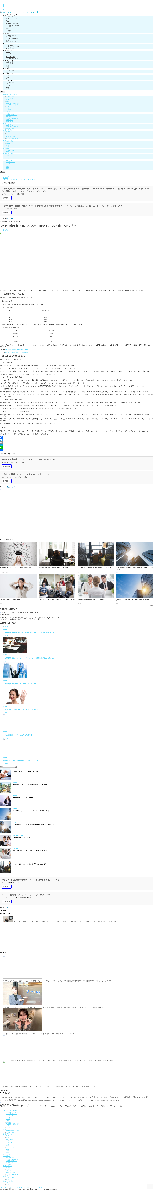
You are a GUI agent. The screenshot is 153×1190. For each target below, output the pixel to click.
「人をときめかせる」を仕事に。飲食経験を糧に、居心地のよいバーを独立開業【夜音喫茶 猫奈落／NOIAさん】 (38, 1034)
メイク (86, 1097)
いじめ (8, 52)
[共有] (76, 450)
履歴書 (38, 1100)
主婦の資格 (9, 45)
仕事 (109, 1097)
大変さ (29, 1100)
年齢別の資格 (10, 48)
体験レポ (118, 1097)
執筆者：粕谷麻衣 (18, 1100)
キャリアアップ (40, 1097)
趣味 (108, 1100)
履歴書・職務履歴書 (12, 38)
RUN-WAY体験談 (8, 1154)
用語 (7, 1151)
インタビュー (26, 1097)
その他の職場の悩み (12, 58)
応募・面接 (9, 40)
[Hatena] (76, 445)
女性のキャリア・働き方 (10, 15)
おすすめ (13, 1097)
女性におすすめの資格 (12, 47)
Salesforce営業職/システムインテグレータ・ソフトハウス (27, 895)
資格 (4, 43)
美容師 (102, 1100)
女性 (33, 1100)
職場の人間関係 (7, 50)
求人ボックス (11, 218)
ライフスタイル (7, 80)
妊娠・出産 (9, 63)
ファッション (69, 1097)
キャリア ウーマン (11, 18)
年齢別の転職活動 (11, 35)
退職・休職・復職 (8, 73)
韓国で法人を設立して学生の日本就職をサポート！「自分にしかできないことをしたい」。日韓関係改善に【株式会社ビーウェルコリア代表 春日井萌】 (49, 1086)
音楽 (7, 89)
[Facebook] (76, 437)
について (21, 1187)
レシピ (92, 1097)
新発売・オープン (69, 1100)
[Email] (76, 442)
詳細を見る (6, 198)
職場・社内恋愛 (10, 57)
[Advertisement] (48, 524)
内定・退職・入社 (11, 42)
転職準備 (8, 36)
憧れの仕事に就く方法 (50, 1100)
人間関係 (105, 1097)
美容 (98, 1100)
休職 (7, 77)
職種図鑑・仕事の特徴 (12, 23)
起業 (7, 20)
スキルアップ (10, 16)
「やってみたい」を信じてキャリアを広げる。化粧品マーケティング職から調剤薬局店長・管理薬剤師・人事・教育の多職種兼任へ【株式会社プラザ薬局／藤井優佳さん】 (55, 1007)
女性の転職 (6, 33)
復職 (7, 78)
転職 (111, 1100)
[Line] (76, 447)
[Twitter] (76, 440)
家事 (7, 72)
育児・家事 (6, 68)
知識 (88, 1100)
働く (123, 1097)
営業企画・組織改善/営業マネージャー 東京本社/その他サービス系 (30, 880)
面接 (117, 1100)
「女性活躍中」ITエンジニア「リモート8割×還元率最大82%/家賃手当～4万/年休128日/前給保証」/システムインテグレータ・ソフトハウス (62, 206)
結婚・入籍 (9, 62)
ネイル (62, 1097)
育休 (7, 67)
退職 (7, 75)
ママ (75, 1097)
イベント (20, 1097)
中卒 (97, 1097)
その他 (8, 31)
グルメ (8, 84)
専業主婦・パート (11, 30)
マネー (8, 85)
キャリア (32, 1097)
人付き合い (101, 1097)
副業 (7, 21)
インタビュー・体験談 (12, 25)
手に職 (59, 1100)
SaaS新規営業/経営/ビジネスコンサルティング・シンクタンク (29, 459)
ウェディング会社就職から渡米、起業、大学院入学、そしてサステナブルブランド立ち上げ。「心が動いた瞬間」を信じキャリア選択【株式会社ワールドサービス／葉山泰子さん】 (58, 1060)
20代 (1, 1097)
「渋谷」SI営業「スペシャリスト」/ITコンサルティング (26, 474)
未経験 (79, 1100)
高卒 (120, 1100)
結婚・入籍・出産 (8, 60)
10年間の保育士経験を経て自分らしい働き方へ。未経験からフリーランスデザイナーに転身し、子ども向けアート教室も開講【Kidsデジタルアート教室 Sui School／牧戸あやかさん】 (66, 921)
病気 (85, 1100)
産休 (7, 65)
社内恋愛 (93, 1100)
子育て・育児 (10, 70)
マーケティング (80, 1097)
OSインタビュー (6, 1097)
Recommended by (146, 605)
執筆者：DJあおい (132, 1097)
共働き (8, 28)
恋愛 (7, 87)
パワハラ (8, 53)
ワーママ (8, 26)
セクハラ (8, 55)
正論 (83, 1100)
